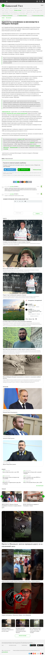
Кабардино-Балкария (17, 10)
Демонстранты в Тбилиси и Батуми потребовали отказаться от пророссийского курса (11, 506)
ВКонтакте (6, 147)
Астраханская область (27, 8)
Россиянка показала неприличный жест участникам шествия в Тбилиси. (21, 630)
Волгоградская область (36, 8)
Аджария (7, 8)
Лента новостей (8, 17)
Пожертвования (24, 645)
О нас (2, 645)
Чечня (11, 13)
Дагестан (6, 10)
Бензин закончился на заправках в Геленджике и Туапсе (31, 505)
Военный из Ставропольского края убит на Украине (12, 483)
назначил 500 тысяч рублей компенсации (17, 113)
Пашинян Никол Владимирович (10, 412)
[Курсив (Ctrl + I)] (17, 201)
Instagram (37, 145)
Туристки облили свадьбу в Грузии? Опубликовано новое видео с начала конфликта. (21, 581)
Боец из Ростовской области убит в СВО (32, 482)
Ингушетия (11, 10)
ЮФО (27, 13)
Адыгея (11, 8)
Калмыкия (24, 10)
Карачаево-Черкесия (30, 10)
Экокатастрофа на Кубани (38, 15)
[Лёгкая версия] (6, 1)
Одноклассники (14, 147)
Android (19, 139)
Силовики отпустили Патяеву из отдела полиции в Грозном (16, 242)
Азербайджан (15, 8)
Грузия (3, 10)
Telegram (32, 142)
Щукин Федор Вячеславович (9, 464)
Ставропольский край (5, 13)
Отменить (38, 213)
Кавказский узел (6, 111)
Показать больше (22, 635)
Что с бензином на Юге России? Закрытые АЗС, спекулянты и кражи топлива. (35, 630)
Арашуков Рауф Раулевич (8, 438)
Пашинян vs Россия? (23, 15)
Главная (3, 17)
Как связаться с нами (12, 645)
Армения (20, 8)
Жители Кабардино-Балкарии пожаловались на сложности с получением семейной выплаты (22, 377)
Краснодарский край (38, 10)
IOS (23, 139)
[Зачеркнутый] (22, 201)
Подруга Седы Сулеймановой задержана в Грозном (14, 295)
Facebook (32, 145)
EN (4, 1)
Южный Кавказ (22, 13)
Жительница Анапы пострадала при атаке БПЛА (11, 478)
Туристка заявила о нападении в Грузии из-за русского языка (7, 630)
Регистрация (18, 212)
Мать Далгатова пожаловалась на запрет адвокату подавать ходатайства (19, 349)
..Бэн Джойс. (12, 186)
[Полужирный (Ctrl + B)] (15, 201)
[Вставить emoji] (25, 201)
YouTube (6, 149)
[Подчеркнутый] (20, 201)
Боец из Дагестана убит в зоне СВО (11, 268)
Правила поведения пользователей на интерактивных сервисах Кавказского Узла (26, 650)
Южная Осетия (16, 13)
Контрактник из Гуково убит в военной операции (32, 472)
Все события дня (39, 485)
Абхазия (3, 8)
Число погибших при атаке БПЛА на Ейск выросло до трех (31, 478)
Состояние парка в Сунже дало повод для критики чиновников (17, 321)
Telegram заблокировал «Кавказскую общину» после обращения (16, 615)
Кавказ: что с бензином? (7, 15)
